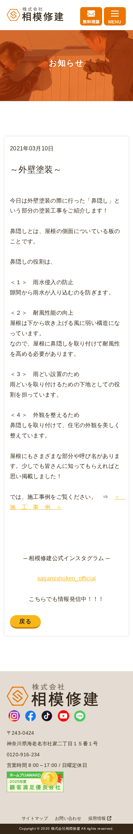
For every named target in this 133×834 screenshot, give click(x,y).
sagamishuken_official (66, 578)
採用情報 (97, 818)
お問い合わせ (68, 818)
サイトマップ (35, 818)
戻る (25, 621)
